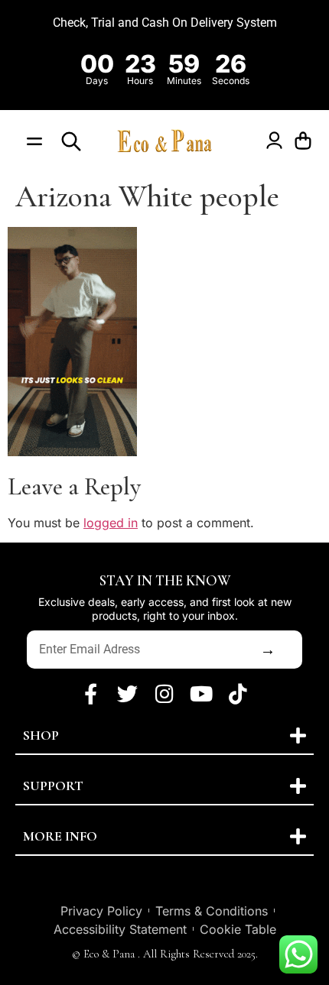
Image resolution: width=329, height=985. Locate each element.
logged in (110, 522)
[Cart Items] (306, 141)
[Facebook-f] (90, 692)
